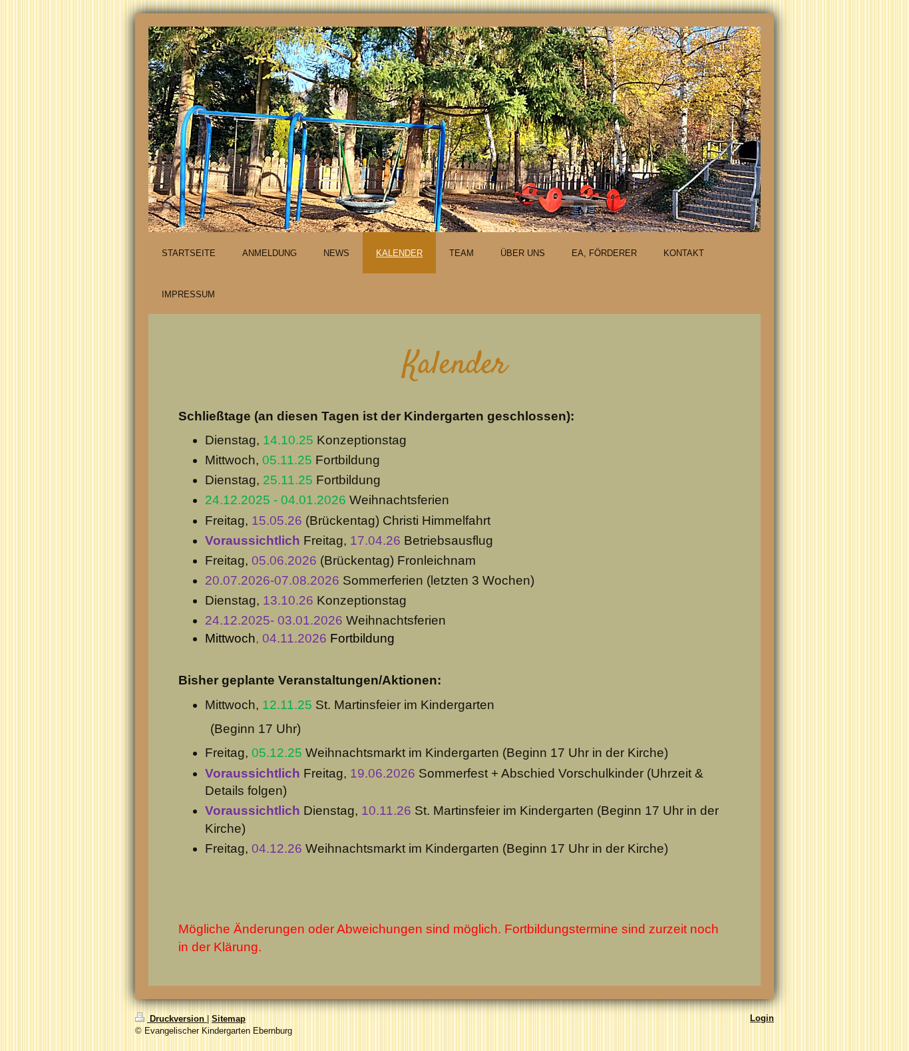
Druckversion (177, 1019)
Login (762, 1018)
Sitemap (229, 1019)
